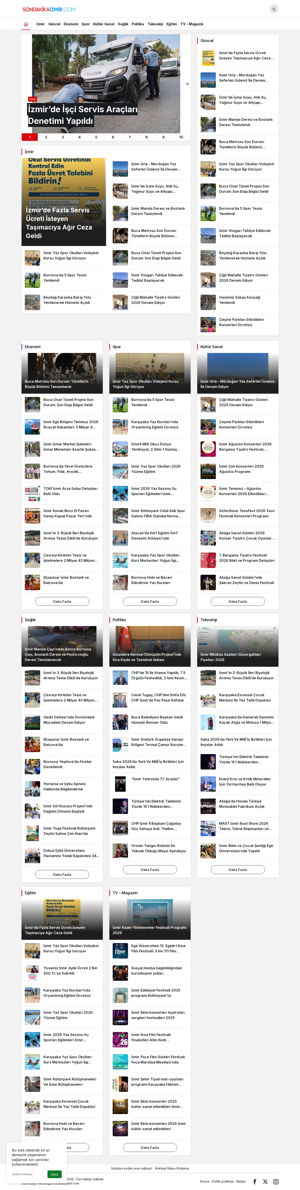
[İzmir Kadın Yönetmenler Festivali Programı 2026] (150, 919)
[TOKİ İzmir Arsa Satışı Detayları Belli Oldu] (62, 494)
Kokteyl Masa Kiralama (172, 1168)
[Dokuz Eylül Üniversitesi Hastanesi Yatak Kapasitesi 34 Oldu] (62, 856)
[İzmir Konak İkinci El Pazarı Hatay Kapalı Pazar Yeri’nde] (62, 516)
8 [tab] (146, 137)
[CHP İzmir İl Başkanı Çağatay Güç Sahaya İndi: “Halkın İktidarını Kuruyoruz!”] (150, 828)
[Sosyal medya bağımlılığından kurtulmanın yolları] (150, 973)
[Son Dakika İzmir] (49, 8)
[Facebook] (254, 1181)
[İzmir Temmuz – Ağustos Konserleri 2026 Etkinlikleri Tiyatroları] (237, 494)
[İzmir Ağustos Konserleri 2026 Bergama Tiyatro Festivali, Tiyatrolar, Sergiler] (237, 449)
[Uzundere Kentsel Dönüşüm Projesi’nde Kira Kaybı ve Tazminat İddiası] (150, 646)
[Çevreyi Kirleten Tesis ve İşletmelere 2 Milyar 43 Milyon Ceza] (62, 560)
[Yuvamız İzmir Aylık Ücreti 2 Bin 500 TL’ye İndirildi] (62, 973)
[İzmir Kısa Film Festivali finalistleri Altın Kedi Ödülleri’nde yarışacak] (150, 1040)
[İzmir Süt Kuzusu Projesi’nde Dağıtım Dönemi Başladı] (62, 811)
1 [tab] (30, 137)
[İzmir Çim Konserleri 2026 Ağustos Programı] (237, 471)
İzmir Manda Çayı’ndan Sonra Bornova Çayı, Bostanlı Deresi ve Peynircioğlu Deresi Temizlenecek (58, 654)
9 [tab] (163, 137)
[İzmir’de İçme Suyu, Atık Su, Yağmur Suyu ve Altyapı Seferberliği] (150, 191)
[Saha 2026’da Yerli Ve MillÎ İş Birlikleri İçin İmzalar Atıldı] (150, 764)
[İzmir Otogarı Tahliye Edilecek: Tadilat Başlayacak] (150, 280)
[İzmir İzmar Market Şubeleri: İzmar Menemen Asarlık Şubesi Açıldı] (62, 449)
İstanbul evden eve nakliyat (131, 1168)
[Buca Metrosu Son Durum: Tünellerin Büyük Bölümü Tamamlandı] (150, 236)
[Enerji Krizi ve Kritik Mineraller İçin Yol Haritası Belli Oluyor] (237, 784)
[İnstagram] (275, 1181)
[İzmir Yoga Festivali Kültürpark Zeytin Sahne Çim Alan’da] (62, 833)
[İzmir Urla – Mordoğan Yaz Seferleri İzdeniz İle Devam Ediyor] (150, 169)
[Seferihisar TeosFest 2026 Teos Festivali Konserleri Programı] (237, 516)
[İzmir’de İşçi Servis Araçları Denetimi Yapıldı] (106, 83)
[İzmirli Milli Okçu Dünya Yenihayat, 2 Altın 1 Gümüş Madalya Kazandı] (150, 449)
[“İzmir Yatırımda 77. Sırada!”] (150, 784)
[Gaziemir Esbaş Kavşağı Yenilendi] (237, 302)
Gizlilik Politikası (22, 1174)
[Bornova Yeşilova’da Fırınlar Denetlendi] (62, 767)
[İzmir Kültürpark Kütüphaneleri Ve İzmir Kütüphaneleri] (62, 1084)
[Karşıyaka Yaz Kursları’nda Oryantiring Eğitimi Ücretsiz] (150, 427)
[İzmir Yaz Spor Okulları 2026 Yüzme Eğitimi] (150, 471)
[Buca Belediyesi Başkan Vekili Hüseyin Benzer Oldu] (150, 722)
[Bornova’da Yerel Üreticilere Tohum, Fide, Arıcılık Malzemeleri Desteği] (62, 471)
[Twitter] (265, 1181)
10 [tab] (181, 137)
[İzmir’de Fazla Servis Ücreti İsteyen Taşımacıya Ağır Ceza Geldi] (237, 58)
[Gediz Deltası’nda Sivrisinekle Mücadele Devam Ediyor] (62, 722)
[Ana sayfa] (26, 24)
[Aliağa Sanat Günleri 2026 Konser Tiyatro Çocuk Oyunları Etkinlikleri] (237, 538)
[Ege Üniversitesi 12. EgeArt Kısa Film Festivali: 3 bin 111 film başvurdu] (150, 951)
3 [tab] (63, 137)
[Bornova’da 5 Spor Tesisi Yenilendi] (62, 280)
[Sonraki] (187, 83)
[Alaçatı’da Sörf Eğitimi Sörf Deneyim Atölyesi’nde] (150, 538)
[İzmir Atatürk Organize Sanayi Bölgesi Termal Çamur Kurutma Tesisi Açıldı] (150, 744)
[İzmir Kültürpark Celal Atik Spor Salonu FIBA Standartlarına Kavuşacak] (150, 516)
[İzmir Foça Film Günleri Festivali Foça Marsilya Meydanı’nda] (150, 1062)
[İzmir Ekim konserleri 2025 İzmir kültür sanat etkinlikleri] (150, 1129)
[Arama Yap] (274, 8)
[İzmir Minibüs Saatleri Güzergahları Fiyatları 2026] (237, 646)
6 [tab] (113, 137)
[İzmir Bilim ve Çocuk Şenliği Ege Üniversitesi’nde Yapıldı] (237, 851)
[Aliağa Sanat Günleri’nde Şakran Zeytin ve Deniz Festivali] (237, 582)
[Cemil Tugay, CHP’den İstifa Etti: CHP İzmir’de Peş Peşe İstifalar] (150, 700)
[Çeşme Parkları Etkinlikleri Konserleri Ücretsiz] (237, 325)
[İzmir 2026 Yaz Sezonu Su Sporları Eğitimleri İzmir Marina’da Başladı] (150, 494)
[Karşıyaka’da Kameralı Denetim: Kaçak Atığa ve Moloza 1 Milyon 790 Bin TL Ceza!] (237, 722)
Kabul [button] (54, 1174)
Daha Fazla (62, 601)
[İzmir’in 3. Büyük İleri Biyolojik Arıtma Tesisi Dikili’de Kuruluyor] (62, 538)
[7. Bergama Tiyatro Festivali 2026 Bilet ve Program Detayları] (237, 560)
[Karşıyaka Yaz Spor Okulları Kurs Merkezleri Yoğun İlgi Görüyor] (150, 560)
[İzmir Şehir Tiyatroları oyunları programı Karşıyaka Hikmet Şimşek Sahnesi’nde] (150, 1084)
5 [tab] (96, 137)
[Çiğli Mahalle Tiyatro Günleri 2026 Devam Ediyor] (150, 302)
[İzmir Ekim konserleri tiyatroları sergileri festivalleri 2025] (150, 1017)
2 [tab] (46, 137)
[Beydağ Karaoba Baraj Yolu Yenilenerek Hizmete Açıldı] (62, 302)
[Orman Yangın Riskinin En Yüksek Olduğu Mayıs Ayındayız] (150, 851)
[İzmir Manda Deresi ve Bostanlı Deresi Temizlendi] (150, 213)
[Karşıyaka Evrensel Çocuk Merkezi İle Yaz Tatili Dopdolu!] (237, 700)
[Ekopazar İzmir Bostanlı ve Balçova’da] (62, 582)
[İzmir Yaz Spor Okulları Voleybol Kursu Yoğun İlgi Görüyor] (62, 258)
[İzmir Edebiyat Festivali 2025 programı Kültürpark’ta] (150, 995)
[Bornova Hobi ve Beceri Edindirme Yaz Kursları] (150, 582)
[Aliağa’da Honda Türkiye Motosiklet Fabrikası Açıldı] (237, 806)
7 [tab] (130, 137)
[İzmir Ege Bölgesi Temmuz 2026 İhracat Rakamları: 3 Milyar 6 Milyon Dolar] (62, 427)
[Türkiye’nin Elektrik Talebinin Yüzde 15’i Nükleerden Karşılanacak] (150, 806)
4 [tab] (79, 137)
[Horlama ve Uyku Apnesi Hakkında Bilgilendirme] (62, 789)
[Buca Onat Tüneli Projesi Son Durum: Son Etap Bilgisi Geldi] (150, 258)
